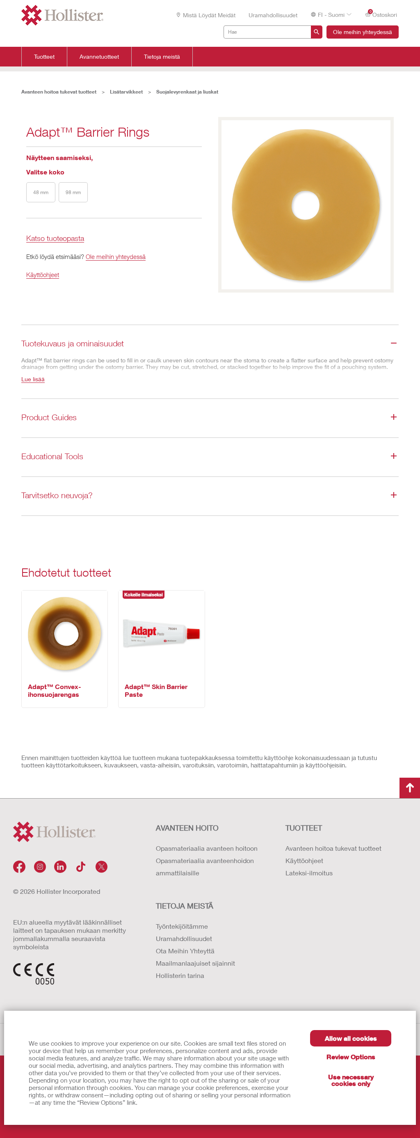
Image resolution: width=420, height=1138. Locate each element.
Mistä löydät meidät (209, 14)
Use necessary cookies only (351, 1080)
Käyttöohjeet (42, 274)
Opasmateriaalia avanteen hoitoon (207, 848)
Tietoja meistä (162, 56)
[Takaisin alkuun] (409, 788)
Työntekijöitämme (182, 926)
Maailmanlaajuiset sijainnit (195, 963)
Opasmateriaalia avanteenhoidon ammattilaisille (205, 866)
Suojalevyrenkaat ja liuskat (187, 92)
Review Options (350, 1056)
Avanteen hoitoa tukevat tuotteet (58, 92)
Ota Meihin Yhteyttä (185, 951)
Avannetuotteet (99, 56)
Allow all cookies (351, 1038)
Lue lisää (33, 379)
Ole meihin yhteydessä (362, 31)
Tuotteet (44, 56)
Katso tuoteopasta (55, 239)
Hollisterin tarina (180, 975)
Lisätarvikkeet (126, 92)
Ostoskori (383, 14)
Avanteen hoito (187, 827)
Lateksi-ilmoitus (309, 873)
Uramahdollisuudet (273, 14)
